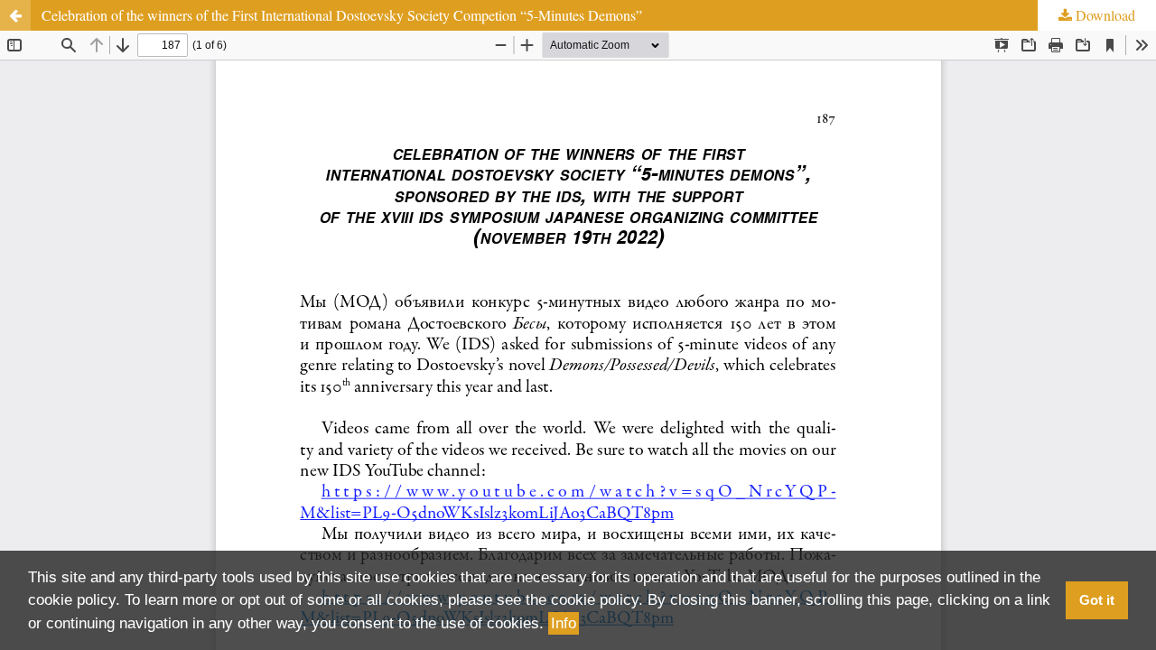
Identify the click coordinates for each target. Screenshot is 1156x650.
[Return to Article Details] (15, 15)
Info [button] (563, 623)
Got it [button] (1096, 600)
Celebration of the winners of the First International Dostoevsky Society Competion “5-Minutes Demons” (342, 14)
